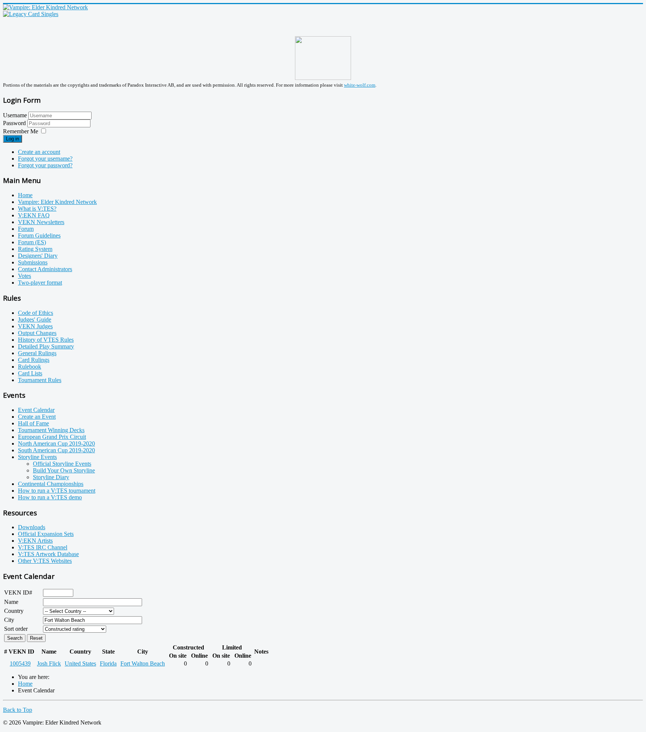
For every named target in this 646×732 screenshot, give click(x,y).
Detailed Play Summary (46, 346)
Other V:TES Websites (45, 561)
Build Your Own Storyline (64, 470)
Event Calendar (36, 410)
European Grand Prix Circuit (52, 437)
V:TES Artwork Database (48, 554)
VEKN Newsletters (41, 222)
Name (11, 602)
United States (80, 663)
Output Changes (37, 333)
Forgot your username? (45, 158)
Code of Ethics (35, 313)
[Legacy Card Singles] (30, 14)
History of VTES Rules (46, 339)
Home (25, 195)
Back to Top (17, 710)
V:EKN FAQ (34, 215)
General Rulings (37, 353)
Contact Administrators (45, 269)
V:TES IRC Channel (42, 547)
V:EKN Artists (35, 540)
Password (15, 123)
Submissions (32, 262)
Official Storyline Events (62, 463)
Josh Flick (49, 663)
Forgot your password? (45, 165)
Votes (24, 276)
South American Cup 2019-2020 (56, 450)
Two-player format (40, 282)
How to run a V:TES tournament (56, 490)
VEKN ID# (18, 592)
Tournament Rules (39, 380)
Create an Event (37, 416)
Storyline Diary (51, 477)
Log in (12, 139)
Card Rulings (33, 360)
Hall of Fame (33, 423)
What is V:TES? (37, 208)
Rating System (35, 249)
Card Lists (30, 373)
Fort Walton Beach (142, 663)
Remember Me (20, 131)
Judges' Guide (34, 319)
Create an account (39, 152)
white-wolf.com (359, 85)
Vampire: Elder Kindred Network (57, 202)
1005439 (20, 663)
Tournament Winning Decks (51, 430)
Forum (26, 229)
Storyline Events (37, 457)
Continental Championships (50, 484)
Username (15, 115)
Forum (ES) (32, 242)
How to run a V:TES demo (50, 497)
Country (14, 611)
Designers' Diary (38, 255)
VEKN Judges (35, 326)
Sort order (16, 629)
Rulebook (29, 366)
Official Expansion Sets (46, 534)
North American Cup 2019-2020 (56, 443)
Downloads (31, 527)
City (9, 620)
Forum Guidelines (39, 235)
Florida (108, 663)
